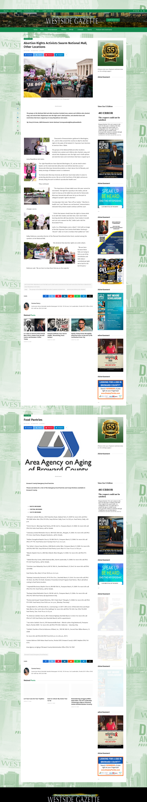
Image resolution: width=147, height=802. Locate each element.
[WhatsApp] (17, 126)
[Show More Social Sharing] (66, 54)
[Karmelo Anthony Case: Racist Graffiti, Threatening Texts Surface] (58, 324)
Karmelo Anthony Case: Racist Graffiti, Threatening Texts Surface (57, 335)
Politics (64, 29)
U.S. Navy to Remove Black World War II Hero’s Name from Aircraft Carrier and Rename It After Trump (34, 336)
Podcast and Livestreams (104, 29)
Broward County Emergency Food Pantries (36, 654)
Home (35, 29)
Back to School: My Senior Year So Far (57, 699)
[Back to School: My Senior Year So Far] (58, 690)
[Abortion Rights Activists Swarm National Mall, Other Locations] (58, 78)
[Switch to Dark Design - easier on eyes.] (141, 11)
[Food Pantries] (58, 450)
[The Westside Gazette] (72, 20)
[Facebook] (17, 108)
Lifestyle (80, 29)
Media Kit (19, 11)
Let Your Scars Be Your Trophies (34, 699)
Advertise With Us (113, 20)
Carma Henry (35, 303)
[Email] (17, 130)
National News (28, 38)
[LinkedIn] (17, 117)
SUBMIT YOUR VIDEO (48, 11)
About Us (6, 11)
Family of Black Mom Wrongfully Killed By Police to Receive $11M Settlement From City (81, 335)
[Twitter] (17, 113)
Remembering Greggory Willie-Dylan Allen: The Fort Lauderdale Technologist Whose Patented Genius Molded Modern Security (81, 701)
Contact (13, 11)
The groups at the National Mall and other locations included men (47, 289)
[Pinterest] (17, 121)
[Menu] (25, 20)
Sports (90, 29)
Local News (27, 415)
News (42, 29)
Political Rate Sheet (29, 11)
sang (26, 289)
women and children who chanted (76, 289)
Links (37, 11)
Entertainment (52, 29)
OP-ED (71, 29)
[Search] (143, 10)
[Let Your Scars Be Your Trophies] (34, 690)
